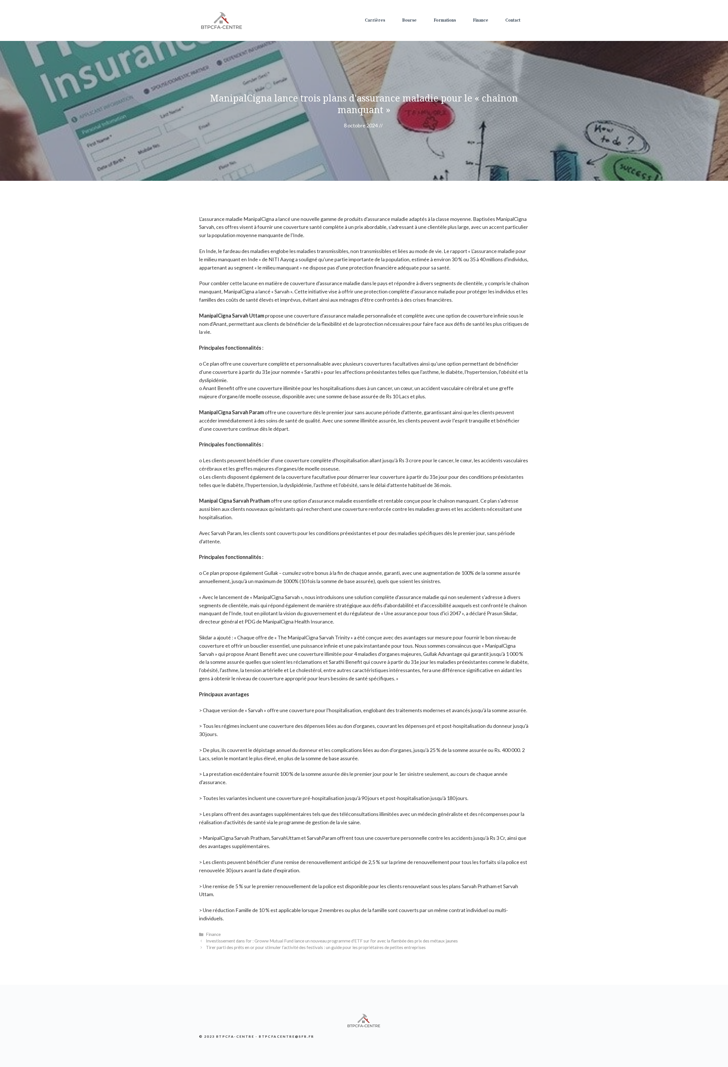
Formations (445, 20)
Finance (480, 20)
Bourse (409, 20)
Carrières (375, 20)
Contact (512, 20)
